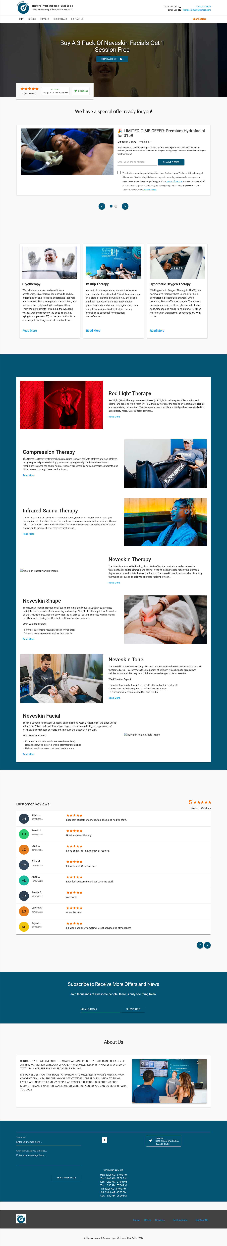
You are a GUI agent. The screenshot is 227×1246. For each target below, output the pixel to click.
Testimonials (60, 19)
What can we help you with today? (31, 1151)
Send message (66, 1177)
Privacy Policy (149, 189)
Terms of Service (174, 181)
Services (44, 19)
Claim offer (171, 162)
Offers (32, 19)
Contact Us (77, 19)
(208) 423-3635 (203, 6)
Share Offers (199, 19)
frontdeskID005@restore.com (197, 10)
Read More (30, 330)
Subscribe (133, 1009)
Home (21, 19)
